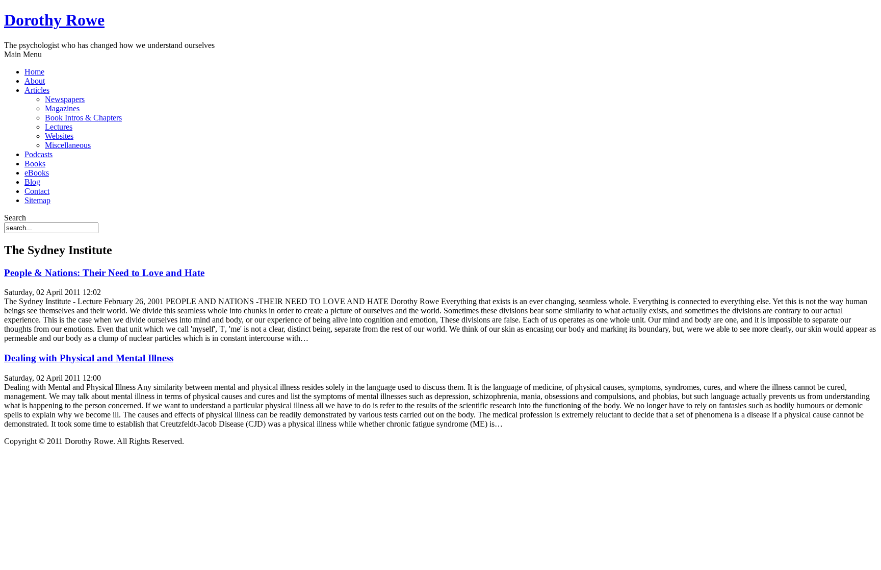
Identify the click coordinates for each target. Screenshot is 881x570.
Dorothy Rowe (54, 20)
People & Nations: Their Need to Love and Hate (104, 272)
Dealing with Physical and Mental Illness (88, 358)
